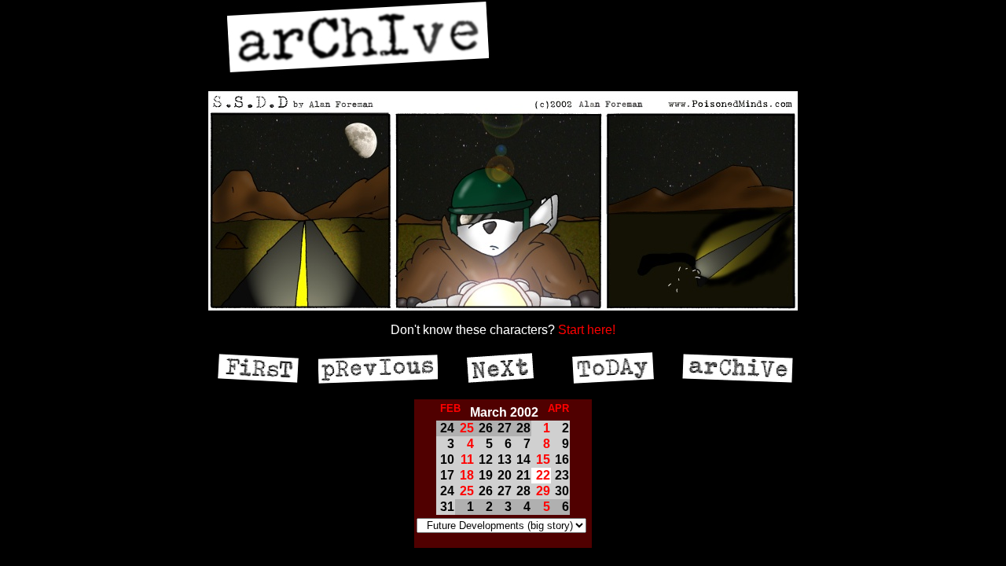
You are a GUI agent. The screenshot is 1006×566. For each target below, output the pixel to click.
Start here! (586, 329)
